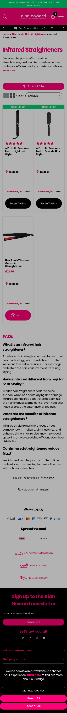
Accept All (33, 706)
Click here (34, 675)
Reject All (33, 698)
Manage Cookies (33, 691)
